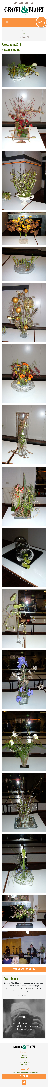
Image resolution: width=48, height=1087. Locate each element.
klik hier (24, 1076)
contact (24, 1058)
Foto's (24, 34)
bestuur (24, 1055)
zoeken (24, 1060)
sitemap (24, 1065)
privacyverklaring (24, 1062)
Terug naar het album (24, 969)
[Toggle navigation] (7, 22)
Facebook (24, 1082)
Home (24, 30)
